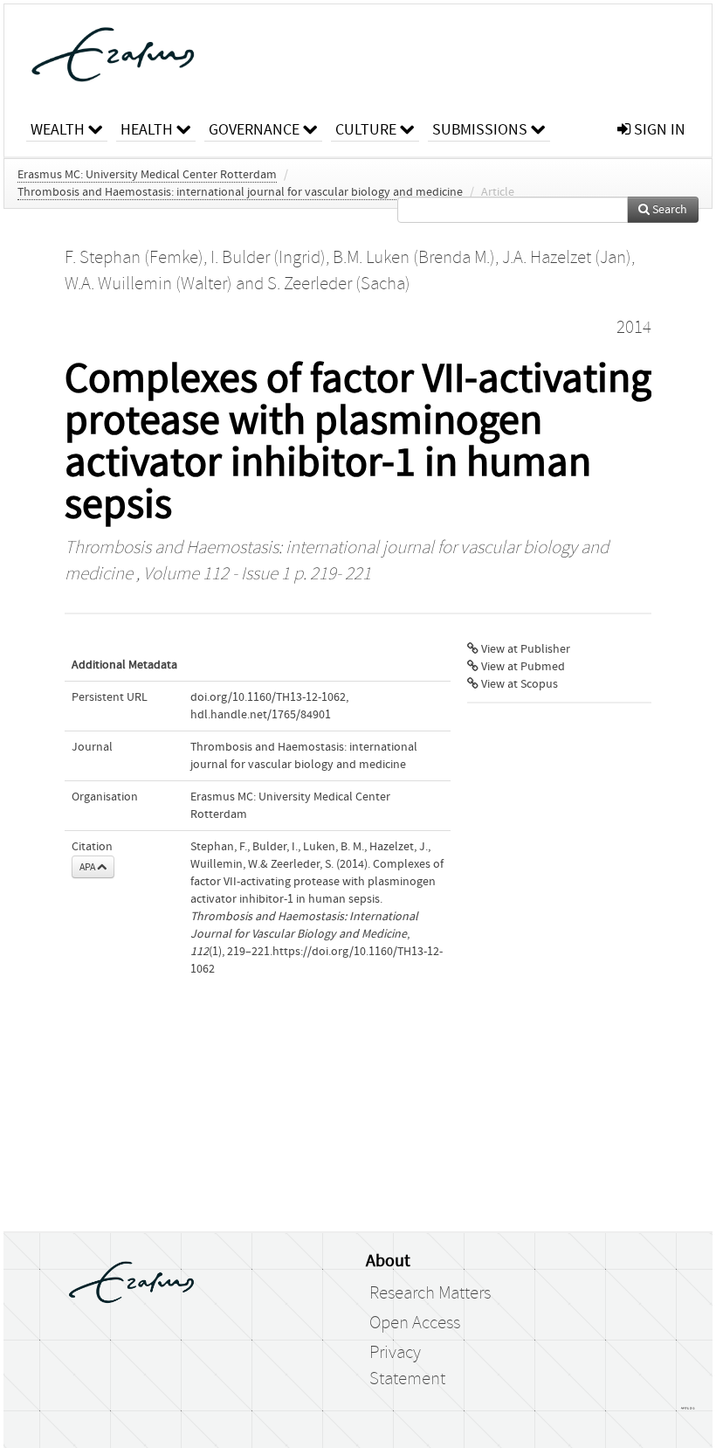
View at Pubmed (521, 667)
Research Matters (430, 1293)
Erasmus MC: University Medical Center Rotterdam (147, 175)
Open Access (414, 1323)
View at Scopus (518, 684)
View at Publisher (524, 649)
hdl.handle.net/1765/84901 (260, 715)
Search (668, 210)
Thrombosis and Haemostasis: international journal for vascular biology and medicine (240, 192)
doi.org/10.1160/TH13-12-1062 (268, 697)
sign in (657, 130)
